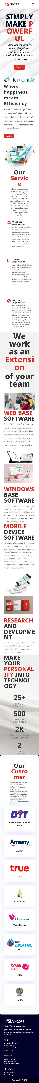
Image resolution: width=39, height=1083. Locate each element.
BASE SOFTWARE (19, 496)
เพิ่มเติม (9, 136)
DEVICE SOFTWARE (19, 533)
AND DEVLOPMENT (19, 630)
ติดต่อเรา (19, 67)
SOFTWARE (19, 416)
